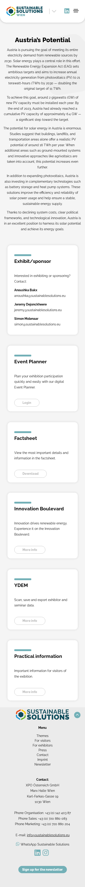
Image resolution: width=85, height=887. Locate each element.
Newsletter (42, 764)
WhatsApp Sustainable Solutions (45, 844)
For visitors (43, 740)
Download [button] (30, 473)
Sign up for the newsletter (42, 869)
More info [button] (29, 550)
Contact (43, 755)
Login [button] (26, 403)
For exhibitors (43, 745)
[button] (77, 715)
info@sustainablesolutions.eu (48, 835)
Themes (42, 736)
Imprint (42, 759)
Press (43, 750)
